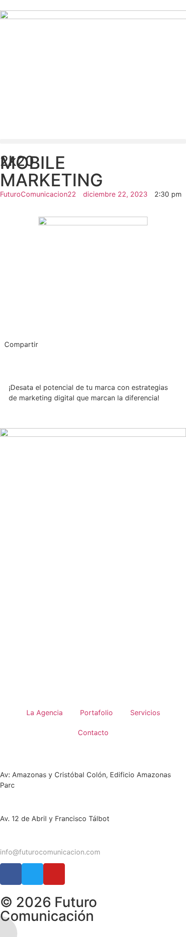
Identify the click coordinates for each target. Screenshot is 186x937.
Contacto (93, 732)
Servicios (145, 712)
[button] (93, 141)
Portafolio (96, 712)
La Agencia (44, 712)
